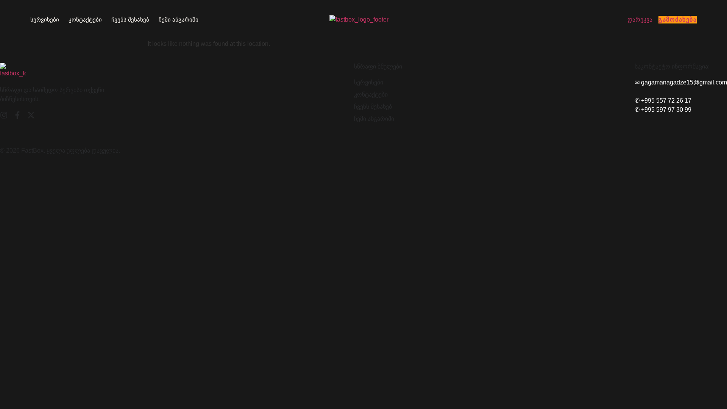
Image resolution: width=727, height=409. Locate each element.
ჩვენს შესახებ (130, 19)
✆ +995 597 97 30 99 (663, 109)
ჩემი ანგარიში (178, 19)
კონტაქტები (85, 19)
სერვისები (44, 19)
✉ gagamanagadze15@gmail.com (681, 82)
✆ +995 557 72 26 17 (663, 100)
